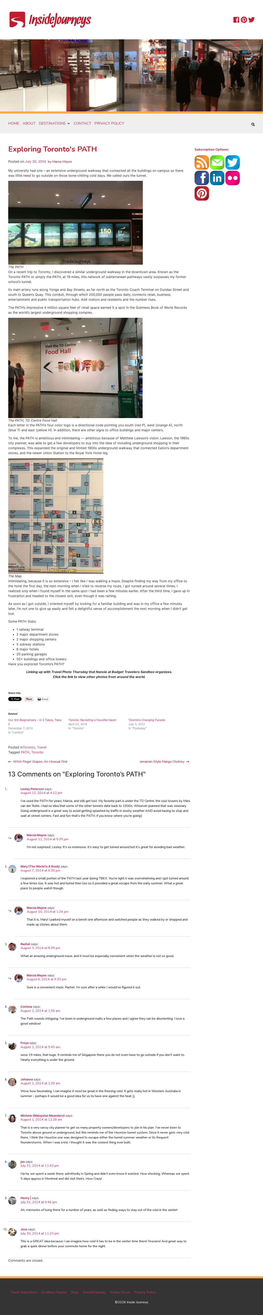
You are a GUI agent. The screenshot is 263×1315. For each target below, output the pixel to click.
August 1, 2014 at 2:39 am (40, 1083)
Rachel (25, 944)
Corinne (26, 1006)
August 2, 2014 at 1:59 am (40, 1011)
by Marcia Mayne (60, 161)
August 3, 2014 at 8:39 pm (40, 948)
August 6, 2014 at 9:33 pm (46, 979)
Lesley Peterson (32, 789)
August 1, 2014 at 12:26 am (41, 1119)
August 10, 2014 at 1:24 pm (47, 911)
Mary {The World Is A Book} (40, 866)
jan (23, 1161)
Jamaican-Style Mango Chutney (162, 761)
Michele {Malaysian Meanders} (43, 1115)
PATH (25, 752)
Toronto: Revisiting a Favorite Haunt (92, 720)
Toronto (29, 747)
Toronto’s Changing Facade (146, 720)
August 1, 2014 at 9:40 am (40, 1047)
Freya (25, 1043)
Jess (24, 1229)
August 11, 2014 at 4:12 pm (41, 793)
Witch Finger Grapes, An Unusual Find (40, 761)
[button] (54, 123)
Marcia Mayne (37, 835)
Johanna (27, 1079)
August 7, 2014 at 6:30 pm (40, 870)
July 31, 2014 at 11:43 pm (40, 1165)
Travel (41, 747)
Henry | (26, 1198)
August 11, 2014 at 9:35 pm (47, 839)
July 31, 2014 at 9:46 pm (39, 1202)
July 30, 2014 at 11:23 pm (40, 1233)
